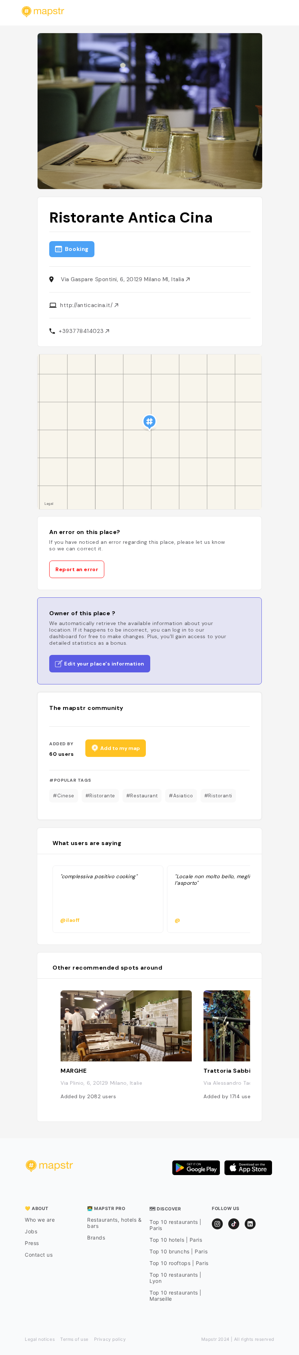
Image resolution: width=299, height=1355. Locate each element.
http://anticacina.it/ (87, 305)
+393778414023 (82, 331)
